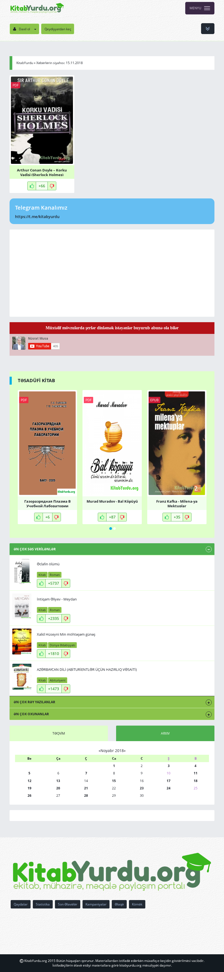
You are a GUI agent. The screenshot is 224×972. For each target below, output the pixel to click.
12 (29, 780)
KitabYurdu (24, 63)
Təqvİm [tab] (58, 733)
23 (142, 788)
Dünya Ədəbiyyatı (62, 645)
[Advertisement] (112, 273)
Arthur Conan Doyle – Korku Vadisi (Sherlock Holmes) (42, 172)
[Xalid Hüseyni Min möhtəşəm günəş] (21, 641)
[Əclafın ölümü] (21, 571)
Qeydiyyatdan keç (58, 29)
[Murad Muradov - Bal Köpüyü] (112, 443)
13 (58, 780)
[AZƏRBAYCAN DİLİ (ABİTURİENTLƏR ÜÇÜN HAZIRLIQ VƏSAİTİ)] (21, 677)
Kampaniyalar (96, 904)
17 (168, 780)
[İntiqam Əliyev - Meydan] (21, 606)
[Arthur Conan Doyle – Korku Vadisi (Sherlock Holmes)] (42, 120)
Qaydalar (21, 904)
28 (86, 795)
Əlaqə (119, 904)
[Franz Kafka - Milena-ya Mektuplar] (177, 443)
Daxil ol (24, 29)
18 (196, 780)
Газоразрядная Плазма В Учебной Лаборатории (47, 503)
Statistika (43, 904)
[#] (37, 8)
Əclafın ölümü (48, 564)
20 (58, 788)
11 (196, 773)
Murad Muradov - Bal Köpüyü (112, 501)
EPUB (154, 400)
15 (114, 780)
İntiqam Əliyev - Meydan (57, 599)
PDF (16, 85)
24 (168, 788)
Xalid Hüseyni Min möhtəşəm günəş (66, 634)
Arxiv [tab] (165, 733)
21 (86, 788)
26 (29, 795)
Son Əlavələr (67, 904)
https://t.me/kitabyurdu (37, 216)
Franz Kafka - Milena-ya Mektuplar (177, 503)
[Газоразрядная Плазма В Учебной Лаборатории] (47, 443)
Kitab (42, 575)
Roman (55, 575)
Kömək (137, 904)
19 (29, 788)
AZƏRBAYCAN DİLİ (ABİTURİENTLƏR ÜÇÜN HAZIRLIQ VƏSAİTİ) (87, 669)
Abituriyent (58, 680)
